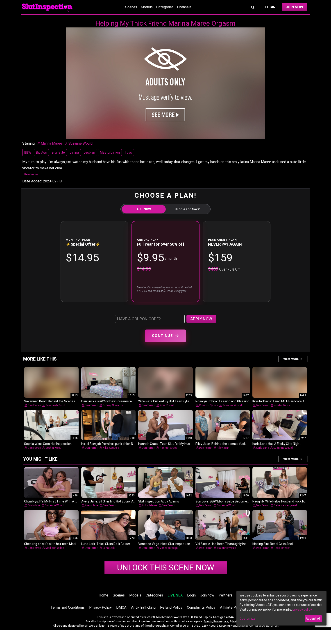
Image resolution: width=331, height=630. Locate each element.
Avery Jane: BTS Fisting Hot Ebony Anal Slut (112, 501)
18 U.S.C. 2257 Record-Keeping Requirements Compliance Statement (234, 625)
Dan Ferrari (34, 405)
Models (147, 7)
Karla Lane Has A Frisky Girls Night (276, 444)
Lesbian (89, 152)
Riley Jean (223, 447)
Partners (225, 595)
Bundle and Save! (187, 209)
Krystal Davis (282, 405)
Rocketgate (220, 621)
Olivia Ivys (34, 505)
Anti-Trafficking (143, 607)
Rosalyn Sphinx (208, 405)
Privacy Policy (100, 607)
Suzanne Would (232, 405)
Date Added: (32, 181)
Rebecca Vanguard (285, 505)
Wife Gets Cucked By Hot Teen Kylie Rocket (169, 401)
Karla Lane (262, 447)
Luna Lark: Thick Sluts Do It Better (105, 544)
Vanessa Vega (169, 547)
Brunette (58, 152)
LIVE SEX (175, 595)
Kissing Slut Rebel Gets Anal (272, 544)
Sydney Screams (113, 405)
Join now (207, 595)
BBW (27, 152)
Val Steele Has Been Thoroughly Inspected (226, 544)
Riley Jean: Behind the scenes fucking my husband (231, 444)
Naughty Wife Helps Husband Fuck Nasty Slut (284, 501)
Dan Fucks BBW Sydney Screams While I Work (113, 401)
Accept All (313, 618)
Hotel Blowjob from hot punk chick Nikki (109, 444)
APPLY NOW (201, 318)
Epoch (208, 621)
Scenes (131, 7)
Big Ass (41, 152)
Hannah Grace (168, 447)
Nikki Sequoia (111, 447)
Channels (184, 7)
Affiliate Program (233, 607)
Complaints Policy (201, 607)
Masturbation (110, 152)
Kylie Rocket (167, 405)
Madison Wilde (54, 547)
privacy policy (302, 609)
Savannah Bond (55, 405)
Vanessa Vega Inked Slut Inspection (164, 544)
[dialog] (281, 608)
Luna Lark (109, 547)
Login (270, 7)
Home (103, 595)
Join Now (294, 7)
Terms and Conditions (67, 607)
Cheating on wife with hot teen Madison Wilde (57, 544)
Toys (128, 152)
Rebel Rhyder (282, 547)
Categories (165, 7)
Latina (74, 152)
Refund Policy (171, 607)
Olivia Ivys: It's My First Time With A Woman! (55, 501)
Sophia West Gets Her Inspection (48, 444)
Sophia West (53, 447)
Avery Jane (91, 505)
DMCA (121, 607)
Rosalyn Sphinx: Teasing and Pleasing (222, 401)
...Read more (30, 174)
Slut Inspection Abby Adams (158, 501)
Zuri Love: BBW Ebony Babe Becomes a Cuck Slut (230, 501)
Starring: (28, 143)
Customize (248, 618)
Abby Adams (149, 505)
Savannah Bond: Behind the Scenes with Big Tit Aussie (63, 401)
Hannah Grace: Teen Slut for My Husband (167, 444)
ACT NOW (143, 209)
